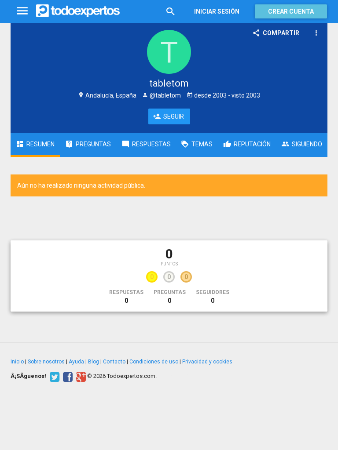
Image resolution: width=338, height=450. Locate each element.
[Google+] (80, 376)
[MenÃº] (22, 11)
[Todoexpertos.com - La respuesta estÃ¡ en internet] (77, 11)
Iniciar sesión (216, 11)
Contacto (114, 362)
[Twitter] (53, 376)
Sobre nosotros (46, 362)
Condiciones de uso (153, 362)
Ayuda (76, 362)
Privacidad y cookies (207, 362)
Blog (93, 362)
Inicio (17, 362)
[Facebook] (67, 376)
